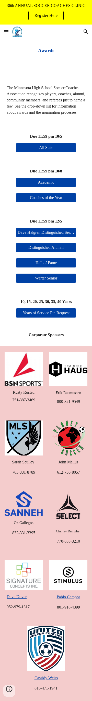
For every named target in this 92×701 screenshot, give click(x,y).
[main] (46, 50)
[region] (46, 12)
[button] (6, 32)
